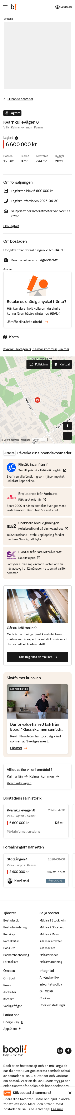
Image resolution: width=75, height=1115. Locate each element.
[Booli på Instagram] (60, 1050)
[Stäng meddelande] (70, 1093)
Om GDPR (46, 991)
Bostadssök (11, 920)
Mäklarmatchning (51, 962)
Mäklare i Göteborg (52, 927)
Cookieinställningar (52, 1005)
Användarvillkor (50, 977)
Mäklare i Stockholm (53, 920)
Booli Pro (9, 948)
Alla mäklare (47, 948)
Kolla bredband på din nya (43, 529)
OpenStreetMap (11, 439)
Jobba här (9, 992)
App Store (10, 1029)
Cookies (45, 998)
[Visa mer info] (16, 138)
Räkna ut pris (38, 499)
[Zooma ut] (67, 436)
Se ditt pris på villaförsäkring (42, 470)
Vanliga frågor (12, 1006)
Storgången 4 (17, 859)
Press (7, 985)
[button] (37, 400)
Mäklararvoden (49, 955)
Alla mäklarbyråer (51, 941)
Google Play (11, 1022)
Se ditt (40, 558)
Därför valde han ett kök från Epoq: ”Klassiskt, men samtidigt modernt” (37, 729)
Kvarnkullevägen (19, 783)
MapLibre (25, 439)
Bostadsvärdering (15, 927)
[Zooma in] (67, 426)
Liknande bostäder (20, 99)
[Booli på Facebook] (68, 1050)
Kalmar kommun (41, 776)
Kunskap (9, 934)
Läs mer (57, 1109)
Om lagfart (11, 226)
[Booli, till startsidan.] (14, 7)
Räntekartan (11, 941)
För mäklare (10, 962)
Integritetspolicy (51, 984)
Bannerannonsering (16, 955)
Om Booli (9, 978)
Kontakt (8, 999)
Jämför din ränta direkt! (25, 322)
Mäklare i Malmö (50, 934)
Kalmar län (15, 776)
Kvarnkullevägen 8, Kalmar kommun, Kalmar (36, 349)
